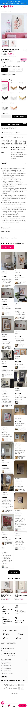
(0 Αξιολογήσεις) (11, 56)
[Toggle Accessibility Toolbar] (3, 703)
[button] (25, 50)
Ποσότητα (5, 113)
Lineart (9, 11)
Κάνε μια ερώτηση (8, 132)
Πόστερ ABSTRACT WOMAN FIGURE (21, 596)
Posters (4, 11)
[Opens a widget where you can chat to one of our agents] (22, 705)
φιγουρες (14, 158)
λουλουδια (14, 156)
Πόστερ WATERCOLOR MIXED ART (6, 596)
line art (13, 152)
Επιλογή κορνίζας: (7, 80)
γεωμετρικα (14, 154)
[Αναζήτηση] (22, 6)
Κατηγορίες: (4, 147)
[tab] (4, 238)
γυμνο (19, 154)
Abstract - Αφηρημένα (16, 147)
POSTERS (23, 3)
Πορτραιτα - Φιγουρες (20, 149)
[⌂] (3, 706)
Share (18, 132)
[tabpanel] (14, 408)
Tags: (2, 152)
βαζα (21, 152)
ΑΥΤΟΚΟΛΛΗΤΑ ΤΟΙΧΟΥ (13, 3)
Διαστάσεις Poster (7, 66)
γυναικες (24, 154)
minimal (17, 152)
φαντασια (20, 156)
